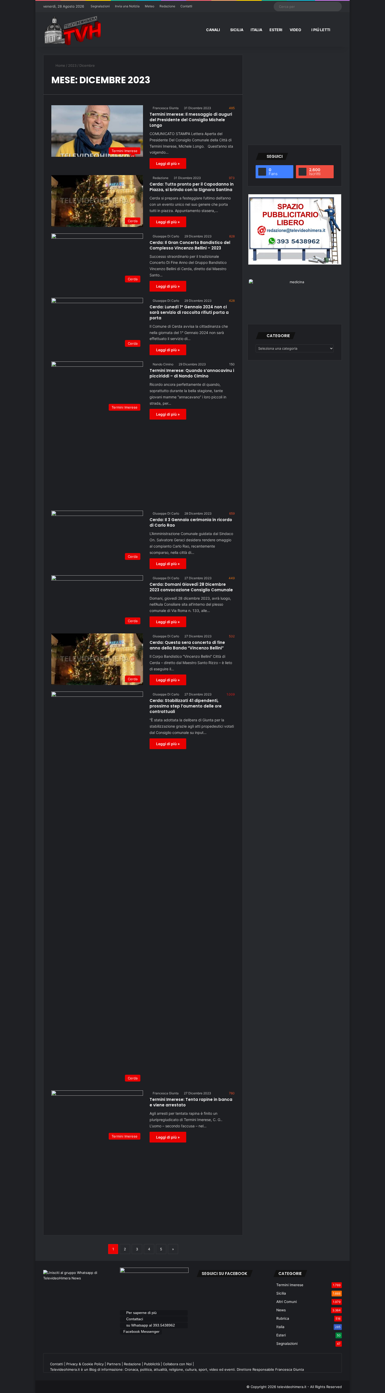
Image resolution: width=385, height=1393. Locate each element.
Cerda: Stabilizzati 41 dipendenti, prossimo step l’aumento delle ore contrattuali (186, 706)
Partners (114, 1364)
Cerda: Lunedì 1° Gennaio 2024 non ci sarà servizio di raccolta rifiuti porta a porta (189, 312)
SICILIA (236, 29)
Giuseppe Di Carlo (166, 236)
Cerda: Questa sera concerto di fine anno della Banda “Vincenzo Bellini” (187, 645)
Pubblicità (152, 1364)
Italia (280, 1327)
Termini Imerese (289, 1285)
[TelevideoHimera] (72, 30)
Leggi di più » (168, 163)
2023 (72, 65)
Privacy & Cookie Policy (85, 1364)
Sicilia (281, 1293)
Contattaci (134, 1319)
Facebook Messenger (141, 1331)
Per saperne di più (141, 1313)
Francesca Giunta (166, 108)
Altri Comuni (286, 1302)
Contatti (186, 6)
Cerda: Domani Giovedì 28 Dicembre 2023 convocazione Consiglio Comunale (191, 587)
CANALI (213, 29)
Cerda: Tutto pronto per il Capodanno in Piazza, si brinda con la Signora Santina (192, 186)
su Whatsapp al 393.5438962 (151, 1325)
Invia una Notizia (127, 6)
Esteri (281, 1335)
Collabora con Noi (177, 1364)
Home (59, 65)
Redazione (167, 6)
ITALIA (256, 29)
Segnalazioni (100, 6)
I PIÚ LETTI (320, 29)
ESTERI (276, 29)
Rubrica (282, 1318)
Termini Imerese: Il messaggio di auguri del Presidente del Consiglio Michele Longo (191, 120)
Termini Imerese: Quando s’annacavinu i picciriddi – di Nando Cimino (192, 373)
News (281, 1310)
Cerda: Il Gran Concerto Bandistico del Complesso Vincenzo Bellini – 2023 (190, 245)
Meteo (149, 6)
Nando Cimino (163, 364)
